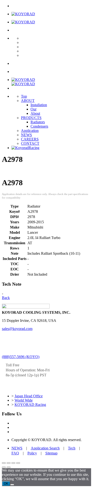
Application (30, 131)
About (35, 113)
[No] (12, 484)
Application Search (45, 448)
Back (6, 298)
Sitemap (51, 453)
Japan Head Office (29, 396)
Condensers (39, 126)
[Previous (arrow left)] (4, 467)
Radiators (38, 122)
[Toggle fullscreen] (8, 463)
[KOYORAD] (23, 14)
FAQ (15, 453)
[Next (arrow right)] (8, 467)
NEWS (26, 135)
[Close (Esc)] (18, 463)
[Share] (13, 463)
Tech (71, 448)
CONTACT (30, 143)
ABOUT (28, 101)
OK (6, 483)
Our (33, 109)
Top (24, 96)
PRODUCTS (31, 118)
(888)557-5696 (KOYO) (20, 357)
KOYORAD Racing (30, 405)
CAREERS (30, 139)
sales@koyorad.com (17, 329)
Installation (39, 105)
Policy (32, 453)
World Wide (24, 400)
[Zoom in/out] (4, 463)
